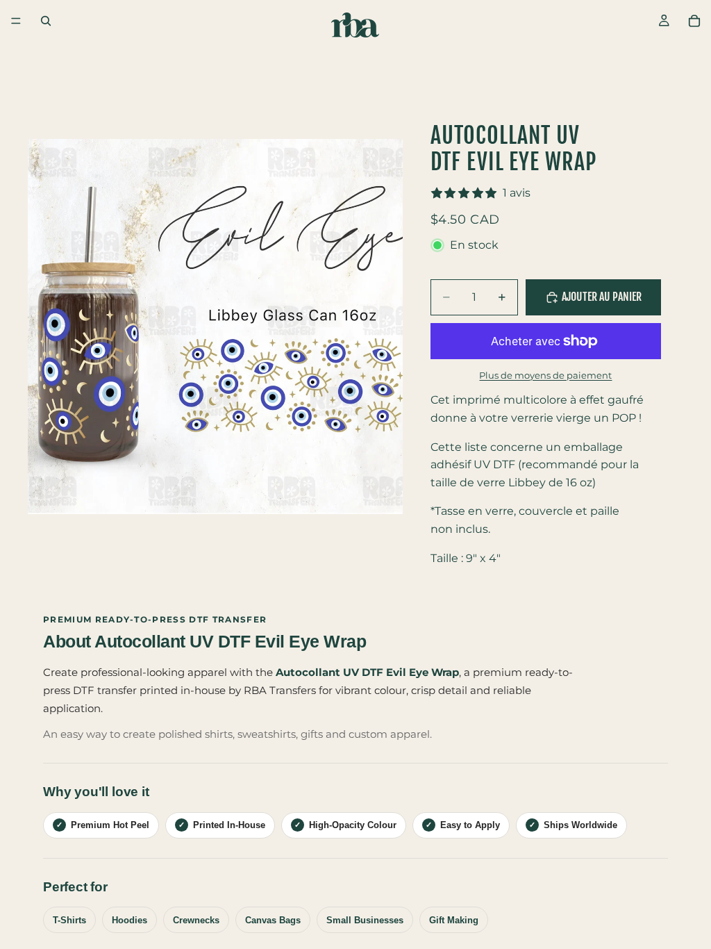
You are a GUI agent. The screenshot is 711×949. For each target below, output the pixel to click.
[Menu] (16, 21)
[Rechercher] (46, 21)
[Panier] (694, 21)
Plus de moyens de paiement (545, 375)
